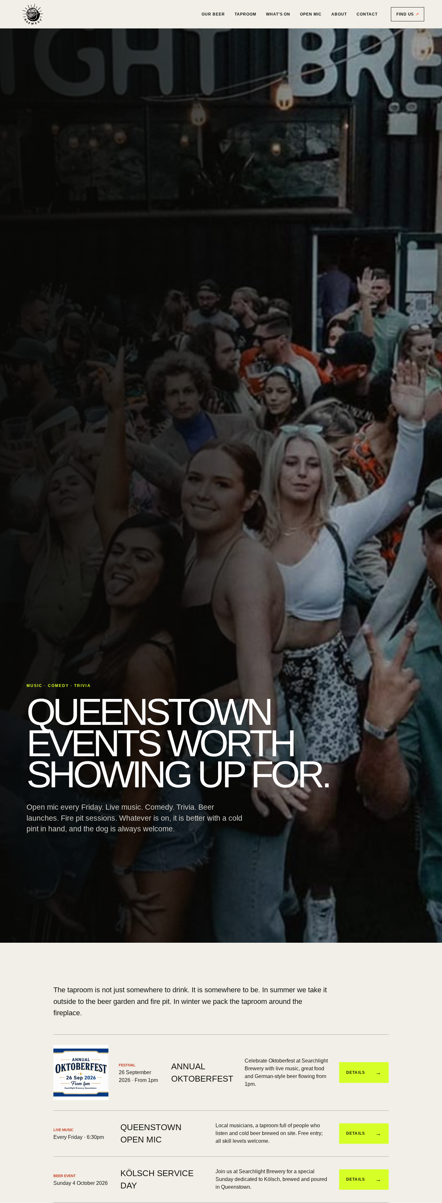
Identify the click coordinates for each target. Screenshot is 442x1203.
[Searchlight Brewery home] (33, 14)
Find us (407, 14)
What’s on (278, 14)
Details (364, 1072)
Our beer (213, 14)
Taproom (245, 14)
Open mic (311, 14)
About (339, 14)
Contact (367, 14)
